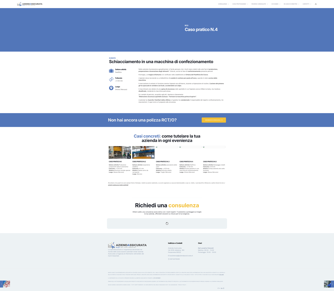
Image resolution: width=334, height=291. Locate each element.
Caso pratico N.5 (209, 161)
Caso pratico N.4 (186, 161)
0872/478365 (175, 259)
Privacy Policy (182, 284)
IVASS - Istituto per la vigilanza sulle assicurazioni (205, 274)
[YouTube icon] (220, 288)
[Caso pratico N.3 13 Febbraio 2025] (5, 284)
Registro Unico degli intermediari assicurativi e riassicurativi (158, 274)
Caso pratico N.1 (115, 161)
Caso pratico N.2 (139, 161)
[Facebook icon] (218, 288)
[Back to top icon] (325, 287)
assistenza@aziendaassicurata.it (181, 256)
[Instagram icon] (223, 288)
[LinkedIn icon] (221, 288)
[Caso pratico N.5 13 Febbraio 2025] (329, 284)
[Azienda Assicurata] (29, 4)
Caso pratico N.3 (162, 161)
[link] (29, 4)
